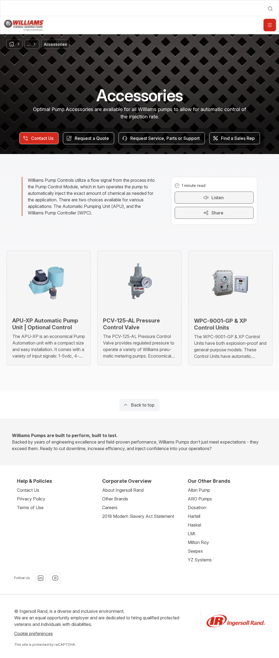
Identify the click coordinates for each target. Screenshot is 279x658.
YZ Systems (200, 559)
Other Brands (115, 499)
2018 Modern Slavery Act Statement (138, 516)
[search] (270, 8)
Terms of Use (30, 507)
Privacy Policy (31, 499)
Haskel (194, 525)
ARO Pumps (200, 499)
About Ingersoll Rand (123, 490)
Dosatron (197, 507)
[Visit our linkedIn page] (40, 578)
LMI (191, 533)
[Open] (269, 25)
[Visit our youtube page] (55, 578)
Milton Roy (198, 542)
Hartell (194, 516)
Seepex (195, 551)
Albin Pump (199, 490)
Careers (109, 507)
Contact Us (28, 490)
